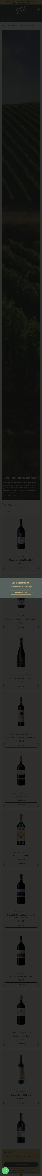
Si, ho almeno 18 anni (21, 592)
